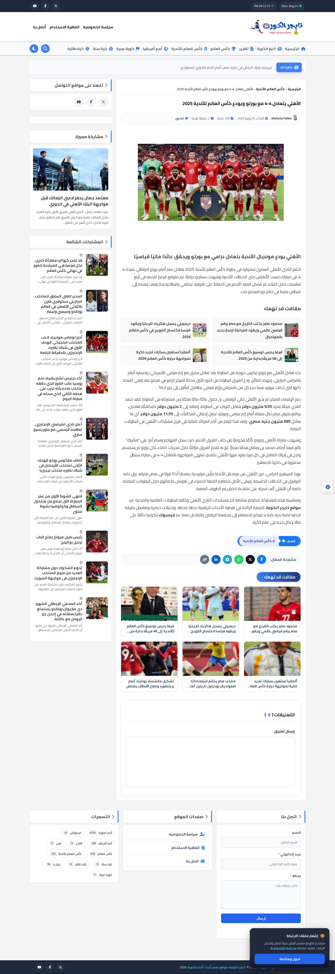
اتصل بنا (192, 861)
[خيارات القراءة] (328, 487)
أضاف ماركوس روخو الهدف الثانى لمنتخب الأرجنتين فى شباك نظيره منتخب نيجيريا (59, 465)
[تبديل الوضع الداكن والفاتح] (34, 48)
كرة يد (53, 864)
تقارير (244, 48)
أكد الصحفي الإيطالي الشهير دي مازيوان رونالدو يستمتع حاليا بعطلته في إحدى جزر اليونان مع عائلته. (59, 611)
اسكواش (72, 832)
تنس (56, 843)
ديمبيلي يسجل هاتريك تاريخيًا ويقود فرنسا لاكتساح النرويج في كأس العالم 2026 (160, 330)
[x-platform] (56, 6)
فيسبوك (167, 515)
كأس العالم (220, 48)
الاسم (296, 832)
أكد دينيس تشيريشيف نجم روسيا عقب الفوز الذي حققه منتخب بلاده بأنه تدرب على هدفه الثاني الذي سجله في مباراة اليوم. (59, 388)
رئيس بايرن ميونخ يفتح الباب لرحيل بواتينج (59, 539)
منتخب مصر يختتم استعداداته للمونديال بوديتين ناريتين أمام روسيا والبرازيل (212, 684)
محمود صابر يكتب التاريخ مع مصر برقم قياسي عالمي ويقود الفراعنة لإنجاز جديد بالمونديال (249, 330)
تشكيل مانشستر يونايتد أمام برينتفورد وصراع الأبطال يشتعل (150, 684)
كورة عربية (125, 48)
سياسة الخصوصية (98, 27)
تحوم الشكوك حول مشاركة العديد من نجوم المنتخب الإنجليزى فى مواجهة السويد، (58, 572)
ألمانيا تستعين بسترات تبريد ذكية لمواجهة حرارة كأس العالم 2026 (163, 355)
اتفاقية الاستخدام (64, 27)
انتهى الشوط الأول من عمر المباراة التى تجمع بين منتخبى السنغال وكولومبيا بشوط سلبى (58, 503)
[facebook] (45, 6)
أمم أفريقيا (152, 48)
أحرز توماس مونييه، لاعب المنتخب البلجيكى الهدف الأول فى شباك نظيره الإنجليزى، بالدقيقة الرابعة (61, 345)
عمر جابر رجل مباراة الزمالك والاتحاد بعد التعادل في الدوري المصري (225, 67)
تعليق (179, 118)
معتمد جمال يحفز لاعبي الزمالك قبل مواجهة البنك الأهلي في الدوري (74, 200)
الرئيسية (292, 48)
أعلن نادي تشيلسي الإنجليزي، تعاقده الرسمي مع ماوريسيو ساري (57, 429)
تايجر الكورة (277, 507)
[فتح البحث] (45, 48)
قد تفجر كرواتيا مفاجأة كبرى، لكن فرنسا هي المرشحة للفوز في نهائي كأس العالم (58, 265)
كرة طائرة (75, 48)
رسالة (295, 876)
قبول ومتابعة (289, 959)
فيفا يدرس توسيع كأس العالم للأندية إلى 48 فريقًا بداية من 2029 (251, 355)
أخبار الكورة (266, 48)
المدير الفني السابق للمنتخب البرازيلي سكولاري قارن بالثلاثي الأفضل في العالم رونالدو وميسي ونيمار (58, 304)
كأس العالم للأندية (186, 48)
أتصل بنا (39, 27)
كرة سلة (100, 48)
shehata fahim (281, 118)
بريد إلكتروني (289, 854)
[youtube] (35, 6)
